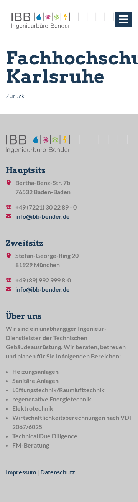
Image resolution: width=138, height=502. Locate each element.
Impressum (21, 472)
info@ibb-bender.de (42, 216)
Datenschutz (57, 472)
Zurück (15, 96)
